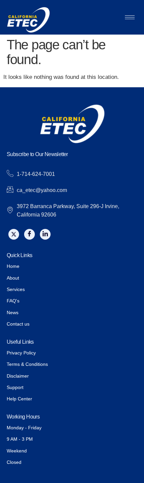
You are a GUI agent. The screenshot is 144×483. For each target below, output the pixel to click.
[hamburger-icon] (129, 17)
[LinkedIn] (45, 234)
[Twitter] (13, 234)
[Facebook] (29, 234)
